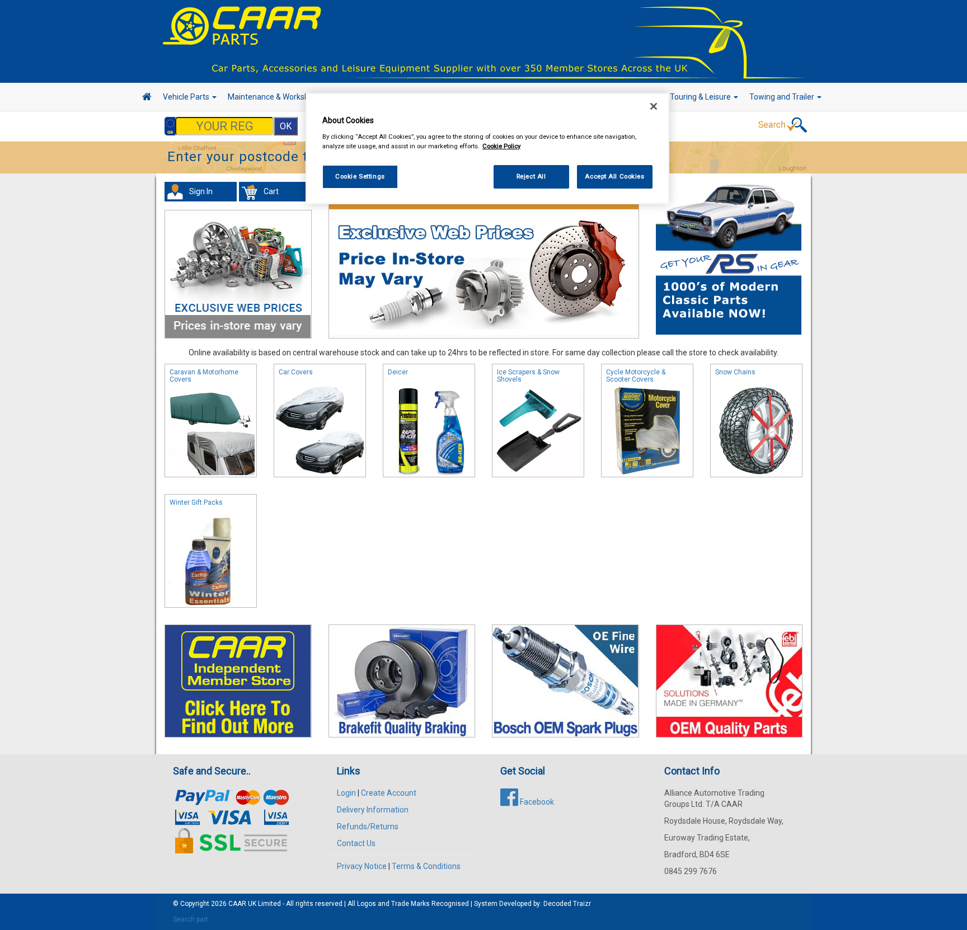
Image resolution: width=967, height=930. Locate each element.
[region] (487, 148)
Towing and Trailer (782, 96)
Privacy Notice (362, 866)
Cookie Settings (360, 176)
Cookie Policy (501, 146)
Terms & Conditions (426, 866)
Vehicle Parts (187, 96)
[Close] (653, 106)
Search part (190, 919)
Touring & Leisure (701, 96)
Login (346, 792)
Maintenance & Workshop (274, 96)
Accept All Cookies (614, 176)
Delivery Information (373, 809)
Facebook (536, 801)
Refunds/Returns (367, 826)
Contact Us (356, 843)
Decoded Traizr (567, 904)
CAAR (237, 904)
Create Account (388, 792)
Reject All (531, 176)
